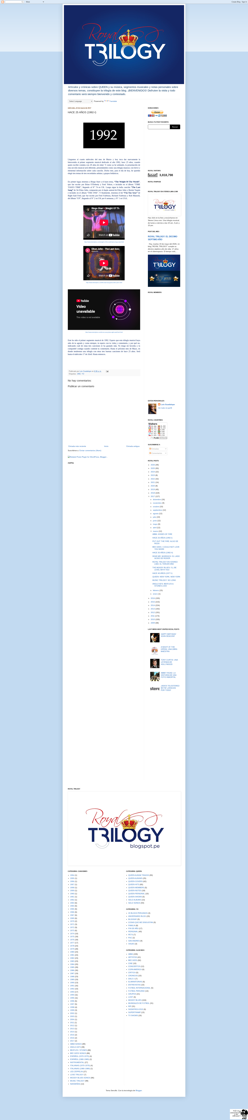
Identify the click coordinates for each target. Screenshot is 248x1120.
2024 (153, 472)
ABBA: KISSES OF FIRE (162, 534)
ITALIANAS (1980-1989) (80, 1069)
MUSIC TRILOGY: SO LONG (164, 580)
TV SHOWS (133, 1015)
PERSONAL (133, 931)
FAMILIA (131, 925)
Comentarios (156, 453)
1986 (72, 970)
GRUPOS (132, 994)
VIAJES (131, 944)
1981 (72, 955)
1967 (72, 915)
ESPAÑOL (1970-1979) (79, 1056)
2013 (153, 609)
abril (155, 528)
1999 (72, 1010)
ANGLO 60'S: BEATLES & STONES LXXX (162, 585)
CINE (130, 963)
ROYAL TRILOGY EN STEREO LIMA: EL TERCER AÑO (165, 563)
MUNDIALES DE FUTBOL (138, 1003)
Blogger (139, 1090)
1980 (72, 952)
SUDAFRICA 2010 (135, 1009)
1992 (79, 374)
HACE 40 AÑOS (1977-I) (162, 573)
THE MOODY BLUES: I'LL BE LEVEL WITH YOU (164, 569)
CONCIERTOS (134, 966)
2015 (153, 602)
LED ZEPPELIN (76, 1071)
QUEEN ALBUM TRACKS (138, 875)
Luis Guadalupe (168, 404)
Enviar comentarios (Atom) (90, 450)
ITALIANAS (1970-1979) (80, 1065)
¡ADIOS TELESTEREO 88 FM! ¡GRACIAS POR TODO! (170, 688)
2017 (153, 496)
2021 (153, 482)
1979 (72, 949)
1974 (72, 934)
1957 (72, 884)
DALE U (131, 979)
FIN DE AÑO (133, 928)
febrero (156, 590)
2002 (72, 1013)
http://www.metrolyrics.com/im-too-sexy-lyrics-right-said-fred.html (104, 332)
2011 (153, 616)
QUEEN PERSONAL (136, 894)
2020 (153, 486)
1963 (72, 903)
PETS (130, 935)
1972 (72, 927)
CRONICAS (133, 976)
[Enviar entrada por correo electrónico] (107, 371)
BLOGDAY (132, 919)
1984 (72, 964)
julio (155, 517)
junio (155, 521)
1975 (72, 937)
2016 (153, 598)
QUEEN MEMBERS (136, 888)
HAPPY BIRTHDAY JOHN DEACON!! (168, 635)
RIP (129, 1006)
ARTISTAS (132, 957)
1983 (72, 961)
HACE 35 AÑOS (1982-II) (162, 553)
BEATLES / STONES (78, 1050)
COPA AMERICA (135, 969)
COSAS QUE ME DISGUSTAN (140, 922)
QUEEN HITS (133, 884)
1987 (72, 973)
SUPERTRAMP (134, 1012)
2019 (153, 489)
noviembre (157, 503)
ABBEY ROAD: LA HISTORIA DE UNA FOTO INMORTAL (168, 675)
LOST (130, 997)
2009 (153, 623)
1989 (72, 979)
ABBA (130, 954)
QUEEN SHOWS (135, 897)
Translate (113, 101)
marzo (156, 531)
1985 (72, 967)
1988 (72, 976)
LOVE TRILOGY (76, 1075)
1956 (72, 881)
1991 (72, 986)
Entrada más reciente (77, 446)
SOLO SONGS (134, 903)
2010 (153, 619)
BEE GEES (132, 960)
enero (155, 594)
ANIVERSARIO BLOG (137, 916)
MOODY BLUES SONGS (80, 1078)
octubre (156, 507)
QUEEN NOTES (134, 890)
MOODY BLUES (134, 1000)
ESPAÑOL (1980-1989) (79, 1059)
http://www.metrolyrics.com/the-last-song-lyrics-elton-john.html (104, 282)
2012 (153, 612)
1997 (72, 1004)
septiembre (158, 510)
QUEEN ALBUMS (135, 878)
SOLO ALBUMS (134, 900)
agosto (156, 513)
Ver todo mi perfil (165, 408)
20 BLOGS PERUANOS (138, 913)
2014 (153, 605)
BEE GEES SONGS (78, 1053)
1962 (72, 900)
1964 (72, 906)
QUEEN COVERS (135, 881)
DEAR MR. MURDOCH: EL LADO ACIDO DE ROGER (166, 557)
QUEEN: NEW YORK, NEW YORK (166, 577)
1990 (72, 983)
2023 (153, 475)
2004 (72, 1019)
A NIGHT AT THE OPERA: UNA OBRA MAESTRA (169, 649)
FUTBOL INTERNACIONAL (139, 988)
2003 (72, 1016)
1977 (72, 943)
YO (83, 374)
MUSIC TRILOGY (77, 1081)
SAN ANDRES (134, 941)
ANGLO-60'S (75, 1047)
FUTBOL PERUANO (136, 991)
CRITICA (131, 972)
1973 (72, 930)
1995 (72, 998)
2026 (153, 465)
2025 (153, 468)
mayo (155, 524)
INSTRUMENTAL (77, 1062)
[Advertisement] (164, 149)
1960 (72, 894)
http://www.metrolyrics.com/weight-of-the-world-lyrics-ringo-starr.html (104, 242)
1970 (72, 921)
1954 (72, 875)
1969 (72, 918)
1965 (72, 909)
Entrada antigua (133, 446)
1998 (72, 1007)
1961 (72, 897)
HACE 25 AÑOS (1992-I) (162, 538)
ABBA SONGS (76, 1044)
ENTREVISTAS (134, 985)
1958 (72, 888)
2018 (153, 493)
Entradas (155, 449)
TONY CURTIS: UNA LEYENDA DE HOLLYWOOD (169, 662)
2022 (153, 479)
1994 (72, 995)
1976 (72, 940)
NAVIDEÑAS (75, 1084)
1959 (72, 890)
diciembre (157, 499)
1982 (72, 958)
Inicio (106, 446)
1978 (72, 946)
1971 (72, 924)
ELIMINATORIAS (135, 982)
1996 (72, 1001)
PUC (130, 938)
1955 (72, 878)
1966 (72, 912)
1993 (72, 992)
